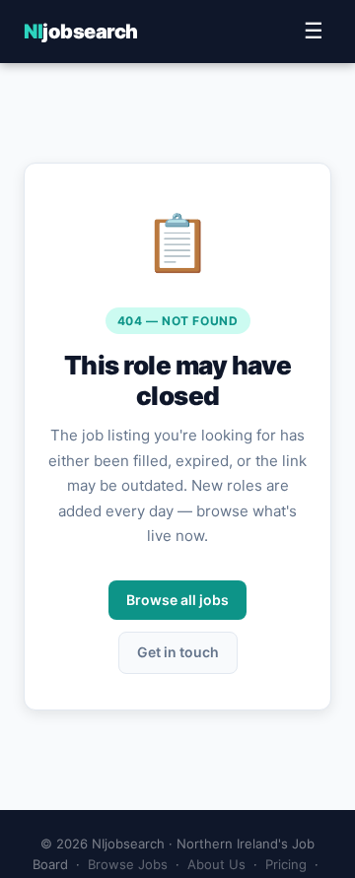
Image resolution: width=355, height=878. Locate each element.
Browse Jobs (128, 864)
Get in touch (178, 651)
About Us (216, 864)
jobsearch (81, 31)
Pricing (286, 864)
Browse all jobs (177, 599)
